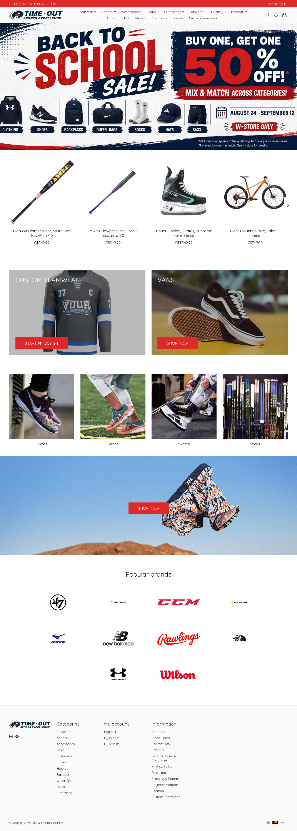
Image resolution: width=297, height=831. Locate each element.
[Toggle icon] (268, 15)
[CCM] (179, 603)
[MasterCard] (275, 823)
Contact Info (161, 744)
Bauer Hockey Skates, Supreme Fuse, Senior (184, 233)
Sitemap (158, 791)
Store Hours (161, 738)
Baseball (63, 775)
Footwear (64, 732)
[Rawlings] (179, 639)
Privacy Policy (162, 766)
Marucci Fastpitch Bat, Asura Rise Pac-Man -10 (42, 233)
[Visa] (282, 823)
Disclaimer (159, 773)
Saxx (60, 750)
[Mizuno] (58, 639)
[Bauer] (118, 603)
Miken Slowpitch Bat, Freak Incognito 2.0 (113, 233)
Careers (158, 750)
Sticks (255, 443)
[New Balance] (118, 639)
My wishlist (111, 744)
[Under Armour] (118, 675)
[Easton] (239, 603)
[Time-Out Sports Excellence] (36, 15)
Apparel (62, 738)
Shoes (42, 443)
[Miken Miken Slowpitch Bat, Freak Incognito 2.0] (112, 192)
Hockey (62, 768)
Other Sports (66, 781)
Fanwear (63, 762)
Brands (178, 18)
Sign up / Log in (277, 3)
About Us (158, 732)
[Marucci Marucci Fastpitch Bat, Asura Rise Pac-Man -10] (41, 192)
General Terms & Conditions (164, 758)
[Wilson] (179, 675)
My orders (111, 738)
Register (110, 732)
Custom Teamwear (203, 18)
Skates (184, 443)
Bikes (61, 787)
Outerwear (65, 756)
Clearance (159, 18)
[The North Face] (239, 639)
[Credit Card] (268, 823)
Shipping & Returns (165, 779)
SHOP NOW (148, 508)
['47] (58, 603)
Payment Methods (165, 785)
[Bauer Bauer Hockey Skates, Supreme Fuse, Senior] (184, 192)
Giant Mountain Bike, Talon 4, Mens (255, 233)
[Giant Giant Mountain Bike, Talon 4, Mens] (255, 192)
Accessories (66, 744)
